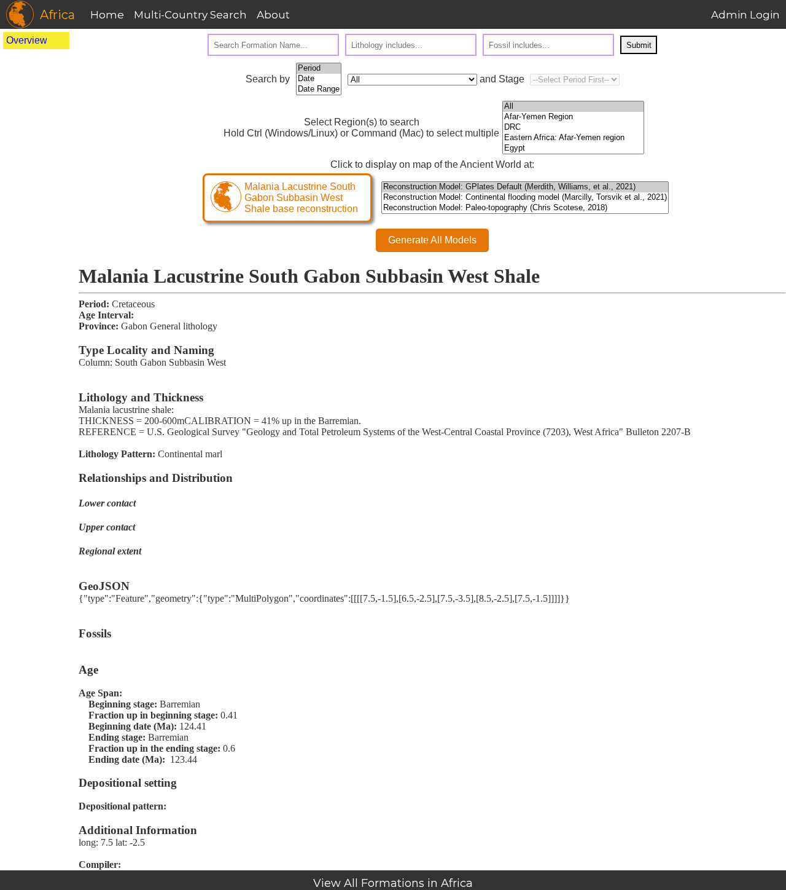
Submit (639, 45)
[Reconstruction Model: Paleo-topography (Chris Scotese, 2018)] (525, 208)
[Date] (319, 79)
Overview (26, 40)
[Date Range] (319, 89)
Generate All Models (432, 240)
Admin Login (745, 15)
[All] (573, 106)
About (273, 15)
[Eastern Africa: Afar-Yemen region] (573, 138)
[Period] (319, 68)
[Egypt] (573, 148)
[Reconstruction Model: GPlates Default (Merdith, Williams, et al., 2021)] (525, 187)
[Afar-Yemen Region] (573, 117)
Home (107, 15)
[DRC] (573, 127)
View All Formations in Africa (393, 883)
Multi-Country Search (190, 15)
